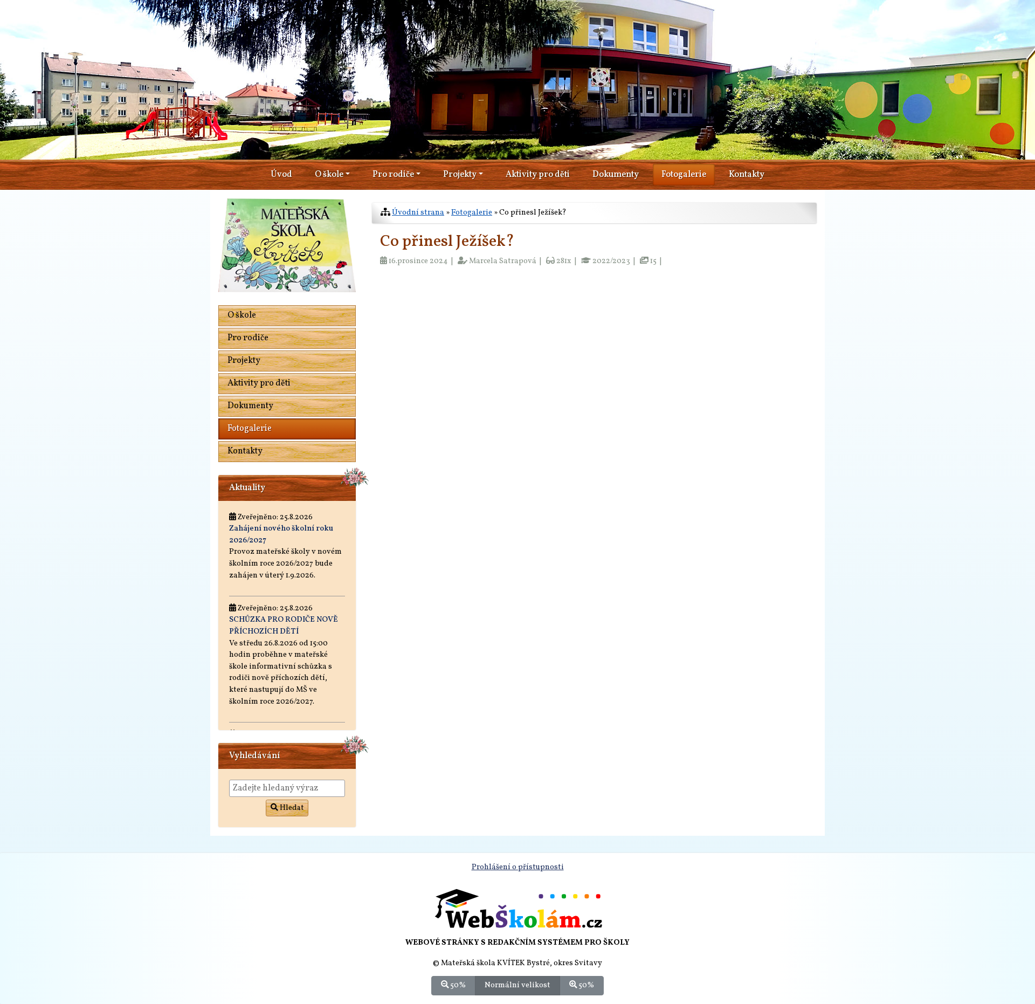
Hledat (290, 808)
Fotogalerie (683, 175)
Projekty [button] (460, 175)
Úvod (281, 175)
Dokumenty (615, 175)
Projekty (243, 361)
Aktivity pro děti (538, 175)
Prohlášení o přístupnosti (518, 867)
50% (457, 985)
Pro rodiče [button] (393, 175)
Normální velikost (517, 985)
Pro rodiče (247, 338)
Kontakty (746, 175)
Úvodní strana (418, 212)
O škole (241, 315)
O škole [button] (329, 175)
